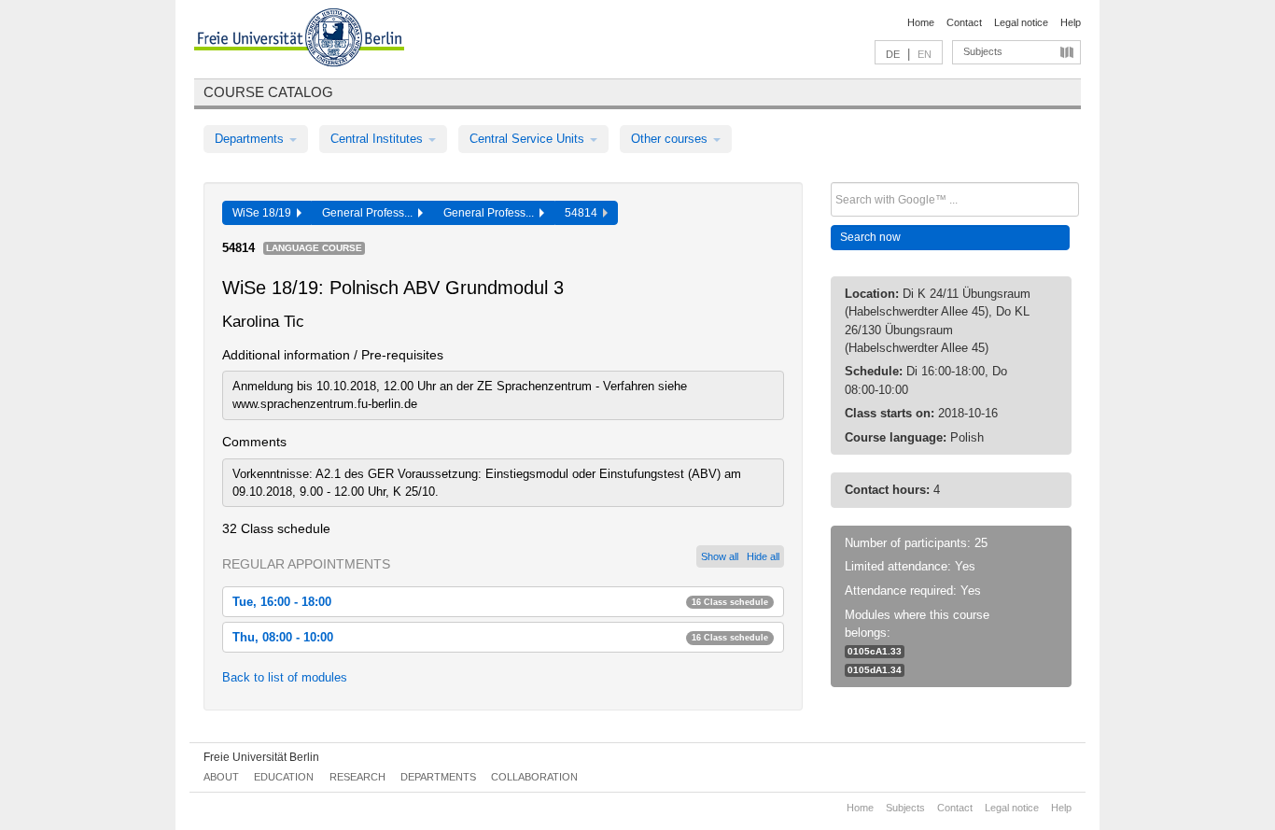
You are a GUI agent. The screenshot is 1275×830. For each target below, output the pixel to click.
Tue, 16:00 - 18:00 (500, 602)
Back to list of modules (284, 677)
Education (284, 776)
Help (1070, 22)
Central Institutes (378, 139)
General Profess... (370, 212)
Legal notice (1021, 22)
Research (357, 776)
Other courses (671, 139)
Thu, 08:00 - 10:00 (500, 637)
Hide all (763, 556)
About (221, 776)
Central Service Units (528, 139)
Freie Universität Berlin (261, 757)
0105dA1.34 (875, 670)
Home (920, 22)
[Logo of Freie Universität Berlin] (299, 40)
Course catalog (268, 92)
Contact (964, 22)
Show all (719, 556)
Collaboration (534, 776)
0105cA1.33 (875, 651)
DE (893, 54)
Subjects (982, 51)
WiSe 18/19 (264, 212)
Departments (251, 139)
